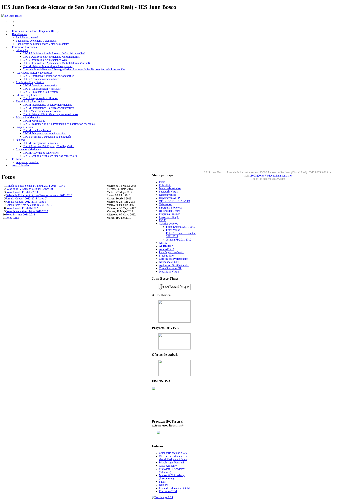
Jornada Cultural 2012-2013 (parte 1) (26, 201)
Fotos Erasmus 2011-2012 (20, 214)
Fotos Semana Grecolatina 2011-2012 (27, 211)
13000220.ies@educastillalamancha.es (271, 175)
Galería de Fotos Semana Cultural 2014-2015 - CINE (36, 185)
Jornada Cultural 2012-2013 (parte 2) (26, 198)
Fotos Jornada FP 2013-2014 (22, 192)
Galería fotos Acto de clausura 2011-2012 (29, 204)
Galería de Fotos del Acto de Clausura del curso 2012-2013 (39, 195)
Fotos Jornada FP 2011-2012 (22, 208)
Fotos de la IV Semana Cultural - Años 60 (29, 188)
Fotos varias (12, 217)
